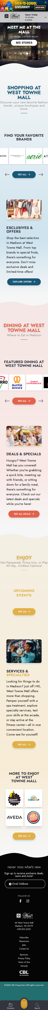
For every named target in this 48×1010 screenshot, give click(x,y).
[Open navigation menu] (24, 1003)
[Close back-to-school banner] (45, 2)
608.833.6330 (24, 929)
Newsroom (24, 941)
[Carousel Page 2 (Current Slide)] (27, 53)
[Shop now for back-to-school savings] (40, 7)
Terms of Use (24, 962)
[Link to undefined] (17, 156)
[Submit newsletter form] (40, 884)
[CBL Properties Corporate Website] (24, 973)
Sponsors (24, 954)
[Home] (12, 17)
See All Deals (22, 514)
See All (22, 174)
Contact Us (24, 948)
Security (24, 965)
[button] (35, 17)
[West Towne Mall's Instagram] (28, 900)
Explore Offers (22, 281)
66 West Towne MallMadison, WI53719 (24, 924)
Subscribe (24, 937)
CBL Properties (18, 985)
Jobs (24, 945)
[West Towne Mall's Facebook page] (21, 900)
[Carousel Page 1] (21, 53)
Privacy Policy (24, 958)
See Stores (24, 43)
